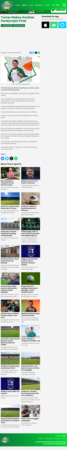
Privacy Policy (49, 438)
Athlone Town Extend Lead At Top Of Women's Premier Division (29, 262)
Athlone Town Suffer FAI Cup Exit (10, 392)
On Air (47, 5)
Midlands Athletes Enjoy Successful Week (30, 314)
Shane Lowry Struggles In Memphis (30, 420)
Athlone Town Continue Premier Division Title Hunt (10, 315)
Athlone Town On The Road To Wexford (29, 182)
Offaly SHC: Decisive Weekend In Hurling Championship (8, 234)
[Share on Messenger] (33, 53)
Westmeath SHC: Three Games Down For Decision (10, 261)
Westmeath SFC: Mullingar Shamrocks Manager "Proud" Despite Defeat (29, 289)
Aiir (64, 444)
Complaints (57, 438)
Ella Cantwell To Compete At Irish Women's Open (7, 183)
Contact (64, 438)
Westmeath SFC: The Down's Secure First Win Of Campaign (30, 368)
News (24, 5)
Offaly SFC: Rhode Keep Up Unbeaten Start (10, 367)
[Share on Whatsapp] (39, 53)
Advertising (41, 438)
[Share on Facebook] (30, 53)
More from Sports (19, 25)
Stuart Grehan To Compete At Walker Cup (30, 340)
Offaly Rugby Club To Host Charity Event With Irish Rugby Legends (30, 234)
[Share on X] (36, 53)
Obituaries (39, 5)
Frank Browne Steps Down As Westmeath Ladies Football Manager (9, 289)
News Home (6, 25)
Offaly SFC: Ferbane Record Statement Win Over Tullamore (30, 393)
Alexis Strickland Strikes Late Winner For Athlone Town (10, 421)
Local (31, 5)
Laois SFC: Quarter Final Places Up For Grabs (10, 207)
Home (17, 5)
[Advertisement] (20, 39)
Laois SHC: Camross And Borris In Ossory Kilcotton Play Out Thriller (10, 342)
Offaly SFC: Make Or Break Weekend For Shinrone (29, 208)
